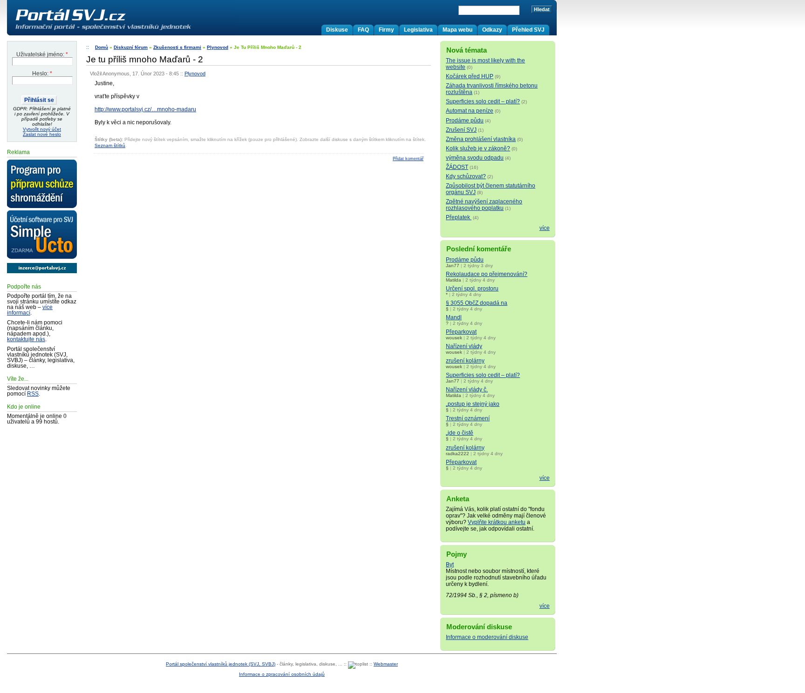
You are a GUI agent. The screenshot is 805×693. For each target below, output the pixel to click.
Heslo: (42, 73)
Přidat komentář (408, 158)
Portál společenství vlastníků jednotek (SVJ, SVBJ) (220, 663)
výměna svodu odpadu (475, 158)
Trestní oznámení (468, 418)
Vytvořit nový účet (42, 129)
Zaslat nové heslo (42, 134)
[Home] (122, 30)
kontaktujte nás (26, 339)
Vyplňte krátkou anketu (496, 522)
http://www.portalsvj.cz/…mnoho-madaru (145, 109)
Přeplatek (458, 217)
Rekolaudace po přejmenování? (486, 274)
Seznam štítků (110, 145)
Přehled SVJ (528, 30)
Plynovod (217, 47)
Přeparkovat (461, 332)
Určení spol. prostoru (472, 288)
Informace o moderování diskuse (487, 637)
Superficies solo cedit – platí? (483, 101)
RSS (33, 394)
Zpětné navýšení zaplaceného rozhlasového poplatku (484, 204)
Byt (450, 564)
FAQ (363, 30)
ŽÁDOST (457, 167)
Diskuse (337, 30)
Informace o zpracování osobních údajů (282, 674)
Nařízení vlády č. (467, 389)
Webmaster (386, 663)
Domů (101, 47)
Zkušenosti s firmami (177, 47)
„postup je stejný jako (472, 404)
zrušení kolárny (465, 360)
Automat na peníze (469, 111)
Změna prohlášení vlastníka (481, 139)
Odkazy (492, 30)
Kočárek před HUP (469, 76)
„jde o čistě (459, 433)
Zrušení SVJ (461, 130)
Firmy (386, 30)
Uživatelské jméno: (42, 54)
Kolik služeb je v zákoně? (478, 148)
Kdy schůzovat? (466, 176)
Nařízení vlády (464, 346)
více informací (30, 310)
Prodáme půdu (465, 120)
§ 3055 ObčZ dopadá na (476, 303)
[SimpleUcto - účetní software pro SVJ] (42, 235)
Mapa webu (457, 30)
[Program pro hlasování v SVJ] (42, 184)
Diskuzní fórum (131, 47)
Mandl (454, 317)
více (544, 228)
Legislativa (418, 30)
